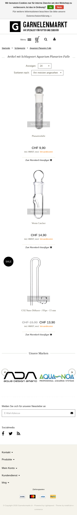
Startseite (6, 48)
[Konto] (54, 39)
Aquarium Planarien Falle (40, 48)
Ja (50, 7)
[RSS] (18, 433)
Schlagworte (20, 48)
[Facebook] (3, 433)
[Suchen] (45, 39)
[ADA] (20, 377)
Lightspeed (49, 505)
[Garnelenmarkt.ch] (38, 26)
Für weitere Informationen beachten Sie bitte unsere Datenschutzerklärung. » (39, 13)
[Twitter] (11, 433)
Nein (59, 7)
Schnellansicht (38, 124)
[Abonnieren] (72, 411)
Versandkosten (46, 152)
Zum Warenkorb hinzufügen (37, 160)
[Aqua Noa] (56, 377)
